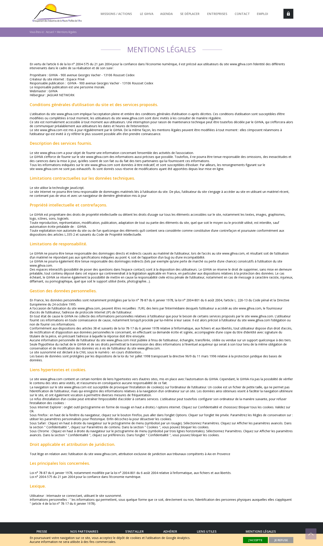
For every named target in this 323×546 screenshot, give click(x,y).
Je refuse (281, 540)
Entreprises (217, 14)
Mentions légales (66, 32)
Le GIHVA (146, 14)
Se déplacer (190, 14)
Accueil (50, 32)
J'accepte (255, 540)
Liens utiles (206, 531)
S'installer (134, 531)
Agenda (166, 14)
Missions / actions (116, 14)
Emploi (262, 14)
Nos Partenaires (84, 531)
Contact (242, 14)
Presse (41, 531)
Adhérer (170, 531)
